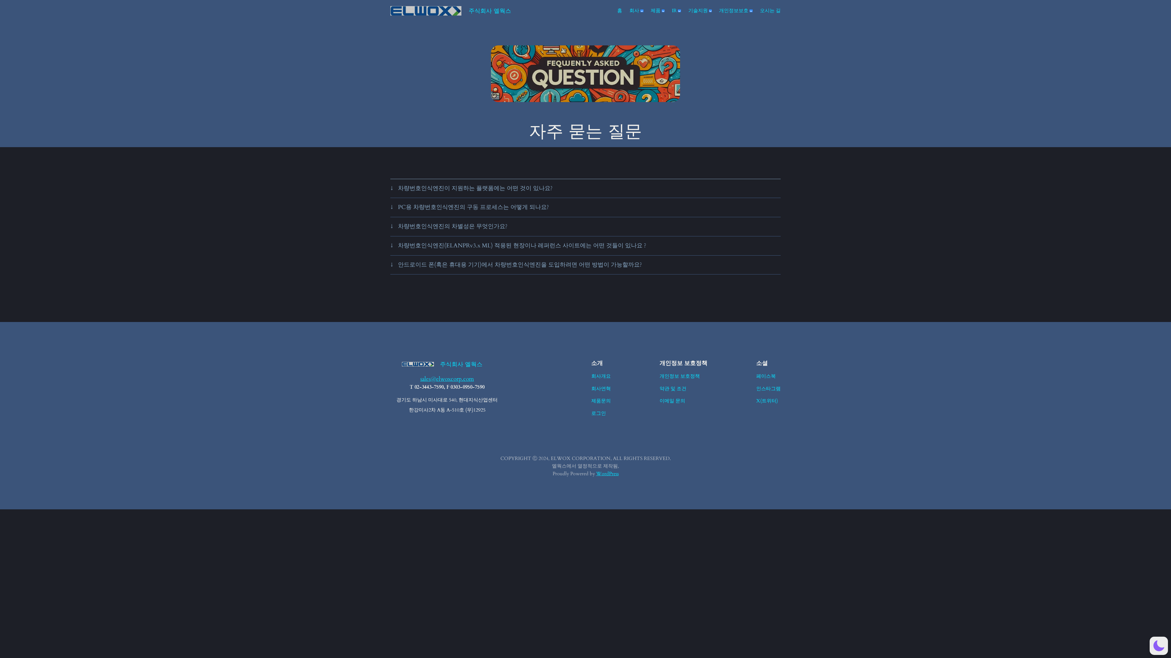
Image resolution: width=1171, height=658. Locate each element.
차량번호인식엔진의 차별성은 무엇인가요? (452, 226)
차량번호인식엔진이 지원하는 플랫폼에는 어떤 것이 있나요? (475, 188)
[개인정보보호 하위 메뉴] (751, 10)
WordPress (607, 473)
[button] (1159, 646)
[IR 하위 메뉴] (679, 10)
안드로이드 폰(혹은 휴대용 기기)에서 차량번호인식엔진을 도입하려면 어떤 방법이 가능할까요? (520, 265)
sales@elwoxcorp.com (447, 379)
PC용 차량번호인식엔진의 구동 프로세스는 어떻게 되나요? (473, 207)
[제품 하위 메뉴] (663, 10)
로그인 (598, 413)
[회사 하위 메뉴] (641, 10)
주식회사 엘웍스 (490, 10)
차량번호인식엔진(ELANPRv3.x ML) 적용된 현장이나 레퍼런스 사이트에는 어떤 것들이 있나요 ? (522, 245)
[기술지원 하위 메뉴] (710, 10)
